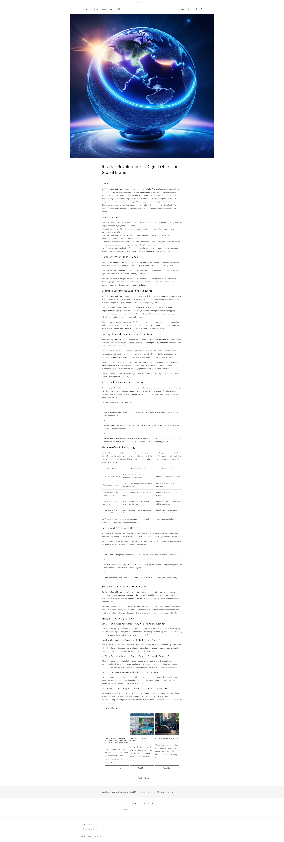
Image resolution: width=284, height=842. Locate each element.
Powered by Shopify (95, 837)
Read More (116, 768)
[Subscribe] (159, 809)
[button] (111, 9)
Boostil (88, 837)
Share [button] (106, 183)
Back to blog (143, 778)
